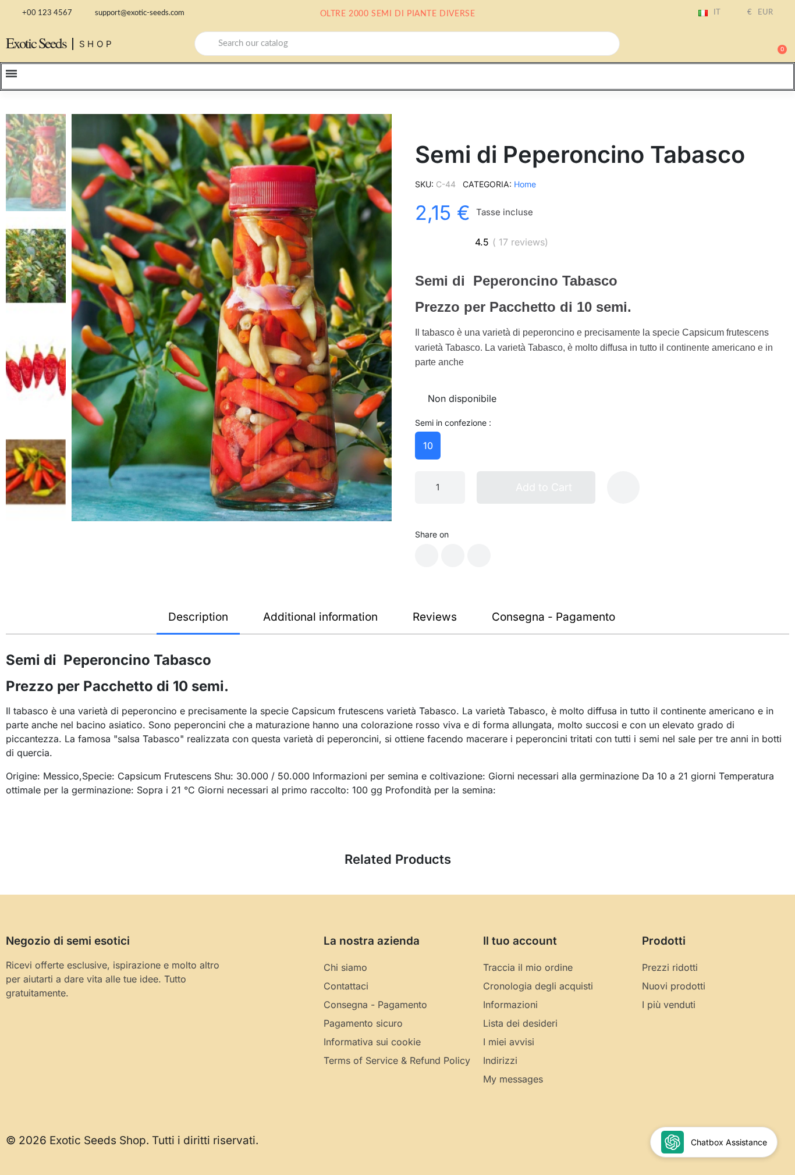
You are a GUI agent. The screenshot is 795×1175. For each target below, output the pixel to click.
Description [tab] (198, 617)
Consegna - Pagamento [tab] (553, 617)
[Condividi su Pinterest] (479, 555)
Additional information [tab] (320, 617)
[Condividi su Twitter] (452, 555)
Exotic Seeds (36, 42)
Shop (97, 43)
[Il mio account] (737, 44)
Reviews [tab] (435, 617)
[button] (777, 43)
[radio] (428, 446)
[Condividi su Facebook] (426, 555)
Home (525, 184)
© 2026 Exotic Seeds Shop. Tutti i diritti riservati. (132, 1140)
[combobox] (407, 43)
